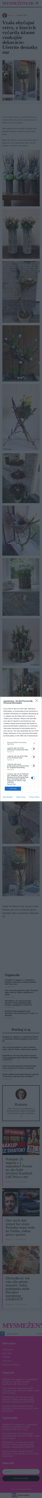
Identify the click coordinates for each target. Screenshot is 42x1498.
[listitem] (21, 743)
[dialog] (21, 749)
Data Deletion (8, 797)
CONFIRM (12, 788)
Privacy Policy (34, 797)
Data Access (21, 797)
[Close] (37, 701)
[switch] (33, 749)
